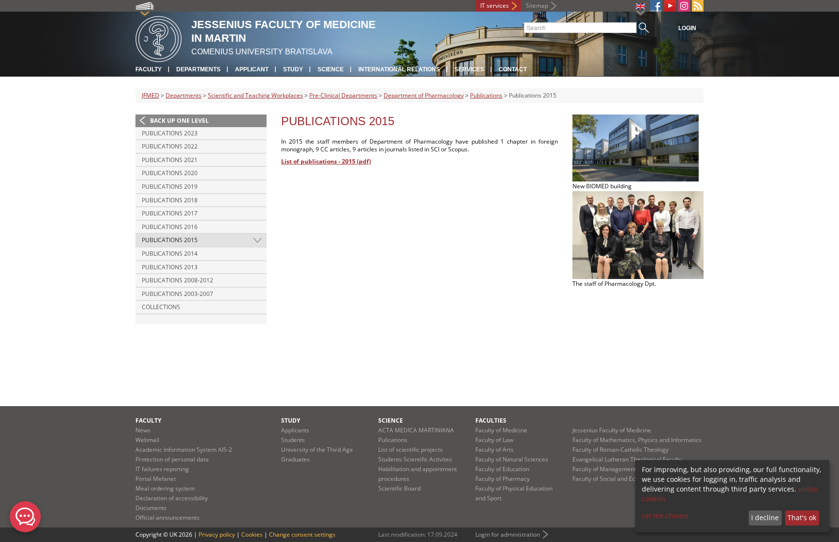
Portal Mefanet (155, 479)
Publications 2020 (170, 173)
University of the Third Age (317, 449)
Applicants (295, 430)
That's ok (802, 517)
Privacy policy (217, 534)
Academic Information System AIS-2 (183, 449)
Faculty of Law (494, 440)
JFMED (150, 95)
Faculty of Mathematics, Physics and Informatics (637, 440)
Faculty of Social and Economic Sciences (626, 479)
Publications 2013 (170, 267)
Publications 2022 (170, 146)
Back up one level (179, 120)
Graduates (295, 459)
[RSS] (698, 6)
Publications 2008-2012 (177, 280)
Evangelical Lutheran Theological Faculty (627, 459)
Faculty (148, 69)
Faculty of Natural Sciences (511, 459)
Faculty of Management (604, 469)
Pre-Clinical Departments (343, 95)
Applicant (251, 69)
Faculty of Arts (494, 449)
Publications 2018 (170, 200)
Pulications (392, 440)
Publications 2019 (170, 186)
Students (293, 440)
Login (687, 28)
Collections (161, 307)
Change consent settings (302, 534)
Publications (486, 95)
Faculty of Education (502, 469)
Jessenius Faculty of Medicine (611, 430)
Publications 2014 (170, 253)
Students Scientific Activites (415, 459)
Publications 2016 (170, 227)
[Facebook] (656, 6)
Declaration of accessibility (171, 498)
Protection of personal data (172, 459)
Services (469, 69)
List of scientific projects (410, 449)
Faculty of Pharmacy (502, 479)
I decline (765, 517)
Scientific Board (399, 488)
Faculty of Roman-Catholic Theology (620, 449)
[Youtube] (670, 6)
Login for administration (507, 534)
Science (331, 69)
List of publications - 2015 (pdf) (326, 161)
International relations (399, 69)
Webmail (147, 440)
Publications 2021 (170, 160)
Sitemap (537, 5)
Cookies (252, 534)
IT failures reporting (162, 469)
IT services (494, 5)
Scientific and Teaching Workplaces (255, 95)
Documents (151, 508)
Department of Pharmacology (424, 95)
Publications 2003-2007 (177, 294)
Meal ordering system (165, 488)
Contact (513, 69)
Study (293, 69)
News (143, 430)
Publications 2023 (170, 133)
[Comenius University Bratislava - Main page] (158, 37)
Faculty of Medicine (501, 430)
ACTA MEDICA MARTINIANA (416, 430)
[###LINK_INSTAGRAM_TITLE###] (684, 6)
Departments (198, 69)
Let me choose (665, 515)
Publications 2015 (170, 240)
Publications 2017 (170, 213)
